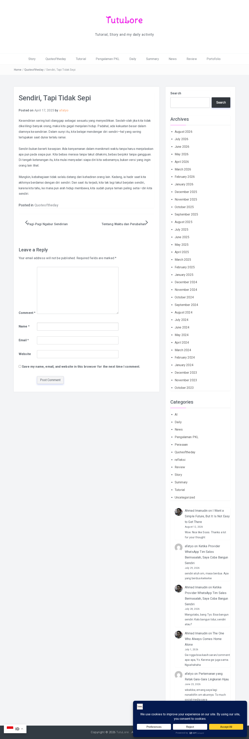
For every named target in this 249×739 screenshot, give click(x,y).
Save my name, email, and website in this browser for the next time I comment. (81, 366)
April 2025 (182, 252)
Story (32, 59)
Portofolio (214, 59)
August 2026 (183, 132)
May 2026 (182, 154)
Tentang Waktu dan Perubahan (124, 224)
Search (175, 93)
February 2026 (185, 177)
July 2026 (181, 139)
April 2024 (182, 342)
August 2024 (183, 312)
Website (25, 354)
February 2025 (185, 267)
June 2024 (182, 327)
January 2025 (184, 275)
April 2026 (182, 162)
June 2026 (182, 146)
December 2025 (186, 192)
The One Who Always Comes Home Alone (204, 638)
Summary (152, 59)
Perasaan (181, 444)
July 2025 (181, 229)
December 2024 (186, 282)
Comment (27, 313)
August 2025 (183, 222)
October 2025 (184, 207)
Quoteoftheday (56, 59)
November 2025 (186, 199)
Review (192, 59)
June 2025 (182, 237)
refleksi (180, 460)
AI (176, 414)
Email (24, 340)
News (173, 59)
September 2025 (186, 214)
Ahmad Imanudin (196, 510)
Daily (132, 59)
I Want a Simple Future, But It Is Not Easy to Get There (207, 516)
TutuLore (124, 20)
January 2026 (184, 184)
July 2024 (181, 320)
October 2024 (184, 297)
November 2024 (186, 290)
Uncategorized (185, 497)
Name (24, 326)
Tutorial (81, 59)
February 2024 (185, 357)
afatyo (64, 110)
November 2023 (186, 380)
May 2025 (182, 245)
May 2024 (182, 335)
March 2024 (183, 350)
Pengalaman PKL (107, 59)
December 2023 (186, 372)
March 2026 (183, 169)
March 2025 (183, 259)
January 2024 (184, 365)
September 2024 (186, 305)
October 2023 (184, 388)
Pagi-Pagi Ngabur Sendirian (47, 224)
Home (18, 69)
